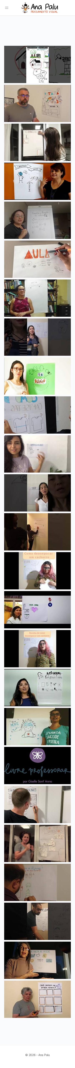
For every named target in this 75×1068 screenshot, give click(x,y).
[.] (37, 122)
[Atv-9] (37, 83)
